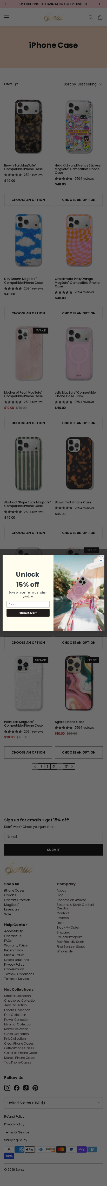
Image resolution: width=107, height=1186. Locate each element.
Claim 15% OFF (28, 612)
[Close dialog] (101, 558)
